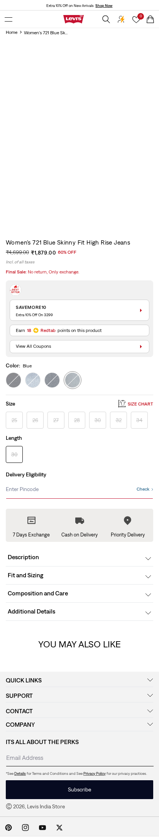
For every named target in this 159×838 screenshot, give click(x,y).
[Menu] (8, 19)
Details (20, 773)
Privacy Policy (94, 773)
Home (11, 32)
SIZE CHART (140, 404)
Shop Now (103, 5)
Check (143, 489)
